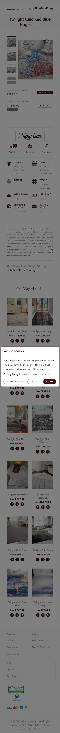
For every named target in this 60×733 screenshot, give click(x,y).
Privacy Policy (11, 374)
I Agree (49, 381)
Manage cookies (15, 381)
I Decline (34, 381)
